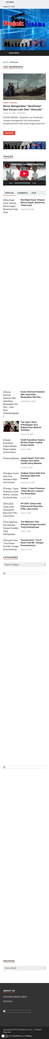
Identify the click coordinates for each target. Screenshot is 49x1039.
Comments (22, 193)
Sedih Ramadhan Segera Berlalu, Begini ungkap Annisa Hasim (32, 442)
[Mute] (38, 183)
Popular (9, 193)
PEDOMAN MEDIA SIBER (15, 997)
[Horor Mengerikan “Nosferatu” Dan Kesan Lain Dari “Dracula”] (24, 86)
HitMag (29, 1036)
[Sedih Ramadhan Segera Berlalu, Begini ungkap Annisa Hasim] (11, 440)
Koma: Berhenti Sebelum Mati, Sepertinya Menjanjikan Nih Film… (33, 394)
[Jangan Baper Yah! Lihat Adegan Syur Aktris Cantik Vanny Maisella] (11, 458)
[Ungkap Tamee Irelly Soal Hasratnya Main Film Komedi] (11, 473)
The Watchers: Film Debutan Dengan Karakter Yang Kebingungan (33, 524)
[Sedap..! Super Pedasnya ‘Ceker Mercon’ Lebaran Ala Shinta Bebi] (11, 489)
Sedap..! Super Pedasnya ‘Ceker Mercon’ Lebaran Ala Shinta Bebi (33, 491)
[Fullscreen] (42, 183)
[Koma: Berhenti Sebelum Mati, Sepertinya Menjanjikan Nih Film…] (11, 392)
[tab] (9, 193)
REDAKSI (7, 1001)
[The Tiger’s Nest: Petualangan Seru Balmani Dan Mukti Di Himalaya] (11, 422)
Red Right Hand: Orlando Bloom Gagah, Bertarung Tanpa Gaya (33, 202)
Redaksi (23, 113)
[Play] (6, 183)
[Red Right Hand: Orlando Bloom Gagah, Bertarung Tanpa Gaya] (11, 200)
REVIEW (5, 102)
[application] (24, 173)
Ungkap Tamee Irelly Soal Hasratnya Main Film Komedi (33, 475)
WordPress (17, 1036)
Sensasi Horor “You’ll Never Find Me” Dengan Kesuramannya (32, 542)
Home (5, 62)
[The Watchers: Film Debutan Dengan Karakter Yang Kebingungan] (11, 522)
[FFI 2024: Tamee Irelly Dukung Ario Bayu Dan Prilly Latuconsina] (11, 504)
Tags (33, 193)
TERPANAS (13, 102)
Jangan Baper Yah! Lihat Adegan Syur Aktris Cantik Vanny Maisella (32, 461)
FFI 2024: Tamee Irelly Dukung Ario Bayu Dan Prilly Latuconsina (32, 506)
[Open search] (43, 53)
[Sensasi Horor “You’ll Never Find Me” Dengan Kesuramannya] (11, 540)
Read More (8, 132)
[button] (5, 1036)
